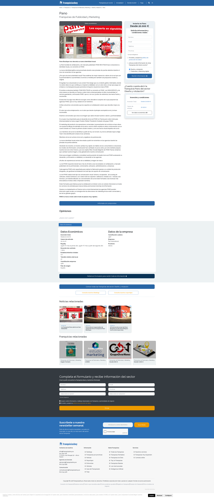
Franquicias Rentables (118, 455)
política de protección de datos (82, 403)
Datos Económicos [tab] (66, 224)
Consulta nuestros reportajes (123, 292)
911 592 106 (63, 453)
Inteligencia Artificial (117, 469)
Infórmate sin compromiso (107, 203)
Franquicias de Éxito (117, 457)
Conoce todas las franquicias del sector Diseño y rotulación (107, 287)
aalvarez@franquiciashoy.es (68, 462)
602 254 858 (63, 464)
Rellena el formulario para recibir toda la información (106, 276)
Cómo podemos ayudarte (108, 484)
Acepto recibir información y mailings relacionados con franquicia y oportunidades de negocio (87, 401)
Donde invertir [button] (131, 3)
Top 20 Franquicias (116, 460)
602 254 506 (63, 472)
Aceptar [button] (151, 495)
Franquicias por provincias (94, 455)
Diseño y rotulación (137, 69)
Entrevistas (89, 463)
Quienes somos (78, 484)
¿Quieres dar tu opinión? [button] (66, 218)
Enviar (107, 408)
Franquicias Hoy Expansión (143, 455)
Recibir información (139, 76)
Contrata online (140, 457)
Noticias (88, 457)
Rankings (89, 452)
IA (152, 3)
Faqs (141, 3)
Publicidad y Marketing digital (140, 71)
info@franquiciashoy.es (66, 451)
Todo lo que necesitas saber (92, 484)
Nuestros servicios (141, 452)
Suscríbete (142, 425)
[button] (120, 42)
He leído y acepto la (138, 58)
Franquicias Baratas (117, 463)
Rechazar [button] (159, 495)
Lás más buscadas (116, 466)
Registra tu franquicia (123, 484)
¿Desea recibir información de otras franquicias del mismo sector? (140, 64)
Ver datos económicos (139, 112)
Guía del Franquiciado (93, 469)
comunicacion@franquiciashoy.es (69, 470)
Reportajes (89, 460)
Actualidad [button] (119, 3)
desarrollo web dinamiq (150, 489)
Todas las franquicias (117, 452)
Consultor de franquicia (66, 484)
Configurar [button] (168, 495)
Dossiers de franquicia (136, 484)
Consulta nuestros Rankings (90, 292)
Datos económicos (91, 23)
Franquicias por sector (106, 3)
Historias (89, 466)
